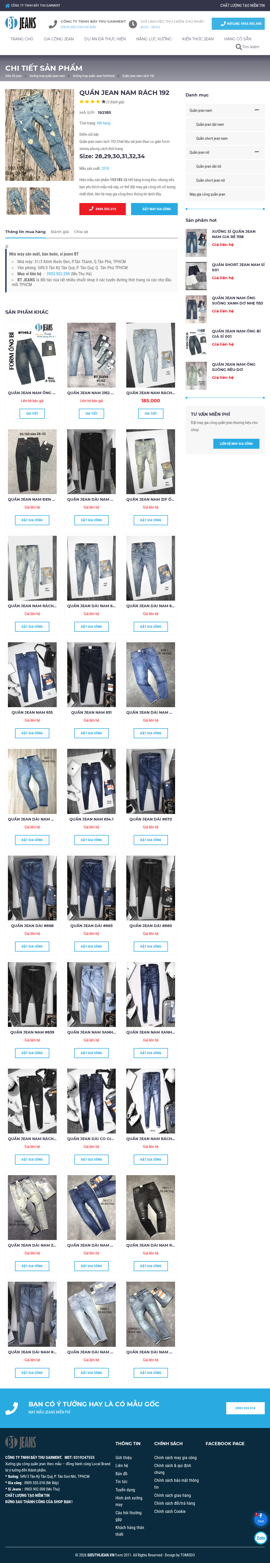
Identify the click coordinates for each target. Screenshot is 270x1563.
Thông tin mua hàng (25, 231)
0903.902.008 (58, 273)
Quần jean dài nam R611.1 (152, 1245)
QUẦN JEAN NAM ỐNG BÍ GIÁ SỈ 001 (42, 392)
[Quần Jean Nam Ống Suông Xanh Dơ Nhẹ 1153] (196, 309)
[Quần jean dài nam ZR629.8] (32, 1207)
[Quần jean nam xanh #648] (150, 994)
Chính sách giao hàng (172, 1495)
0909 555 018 (245, 1408)
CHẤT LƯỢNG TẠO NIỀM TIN (242, 5)
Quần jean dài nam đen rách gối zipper (110, 499)
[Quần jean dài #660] (150, 888)
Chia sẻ (81, 231)
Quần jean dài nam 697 (92, 606)
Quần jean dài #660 (150, 925)
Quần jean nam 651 (91, 712)
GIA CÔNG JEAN (59, 39)
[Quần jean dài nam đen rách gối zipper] (91, 461)
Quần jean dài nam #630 (34, 1352)
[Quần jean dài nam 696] (150, 568)
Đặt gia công (32, 520)
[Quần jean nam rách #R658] (32, 1101)
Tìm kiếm (250, 47)
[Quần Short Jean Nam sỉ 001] (196, 276)
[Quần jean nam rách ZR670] (32, 568)
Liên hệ (121, 1465)
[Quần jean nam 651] (91, 674)
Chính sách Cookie (170, 1511)
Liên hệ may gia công (236, 444)
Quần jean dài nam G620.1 (95, 1352)
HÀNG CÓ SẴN (237, 39)
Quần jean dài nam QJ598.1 (155, 712)
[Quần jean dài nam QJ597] (32, 781)
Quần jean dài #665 (91, 925)
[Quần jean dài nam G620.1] (91, 1314)
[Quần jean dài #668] (32, 888)
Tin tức (121, 1481)
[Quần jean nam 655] (32, 674)
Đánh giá (60, 231)
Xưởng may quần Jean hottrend (93, 76)
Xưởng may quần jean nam (47, 76)
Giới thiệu (123, 1457)
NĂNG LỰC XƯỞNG (154, 39)
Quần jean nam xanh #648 (154, 1032)
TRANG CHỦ (22, 39)
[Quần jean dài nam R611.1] (150, 1207)
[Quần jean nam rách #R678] (150, 1101)
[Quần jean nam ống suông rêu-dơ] (196, 376)
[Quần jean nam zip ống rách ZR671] (150, 461)
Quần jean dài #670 (150, 819)
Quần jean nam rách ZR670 (37, 606)
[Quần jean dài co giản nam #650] (91, 1101)
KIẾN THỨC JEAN (198, 39)
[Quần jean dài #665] (91, 888)
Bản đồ (121, 1473)
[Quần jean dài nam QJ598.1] (150, 674)
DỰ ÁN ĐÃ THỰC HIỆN (105, 39)
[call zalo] (260, 1538)
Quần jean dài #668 (32, 925)
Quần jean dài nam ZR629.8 (37, 1245)
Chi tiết (32, 414)
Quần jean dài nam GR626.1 (155, 1352)
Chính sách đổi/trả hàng (174, 1503)
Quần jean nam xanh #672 (95, 1032)
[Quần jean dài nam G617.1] (91, 1207)
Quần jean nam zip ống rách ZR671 (163, 499)
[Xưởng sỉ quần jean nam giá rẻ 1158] (196, 243)
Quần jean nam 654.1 (91, 819)
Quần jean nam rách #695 (154, 392)
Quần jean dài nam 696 (151, 606)
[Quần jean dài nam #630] (32, 1314)
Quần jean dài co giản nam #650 (102, 1138)
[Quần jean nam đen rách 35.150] (32, 461)
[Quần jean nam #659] (32, 994)
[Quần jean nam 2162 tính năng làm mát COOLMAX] (91, 355)
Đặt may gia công (155, 209)
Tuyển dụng (125, 1489)
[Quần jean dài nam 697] (91, 568)
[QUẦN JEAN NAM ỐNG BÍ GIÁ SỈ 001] (32, 355)
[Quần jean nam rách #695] (150, 355)
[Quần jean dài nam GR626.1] (150, 1314)
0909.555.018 (104, 209)
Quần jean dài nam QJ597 (35, 819)
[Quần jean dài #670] (150, 781)
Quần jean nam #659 (32, 1032)
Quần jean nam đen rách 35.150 (41, 499)
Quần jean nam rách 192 (138, 76)
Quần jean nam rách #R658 (37, 1138)
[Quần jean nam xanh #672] (91, 994)
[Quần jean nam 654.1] (91, 781)
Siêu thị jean (13, 76)
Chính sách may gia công (175, 1457)
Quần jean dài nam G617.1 (94, 1245)
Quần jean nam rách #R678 (155, 1138)
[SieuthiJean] (22, 23)
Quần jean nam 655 (32, 712)
